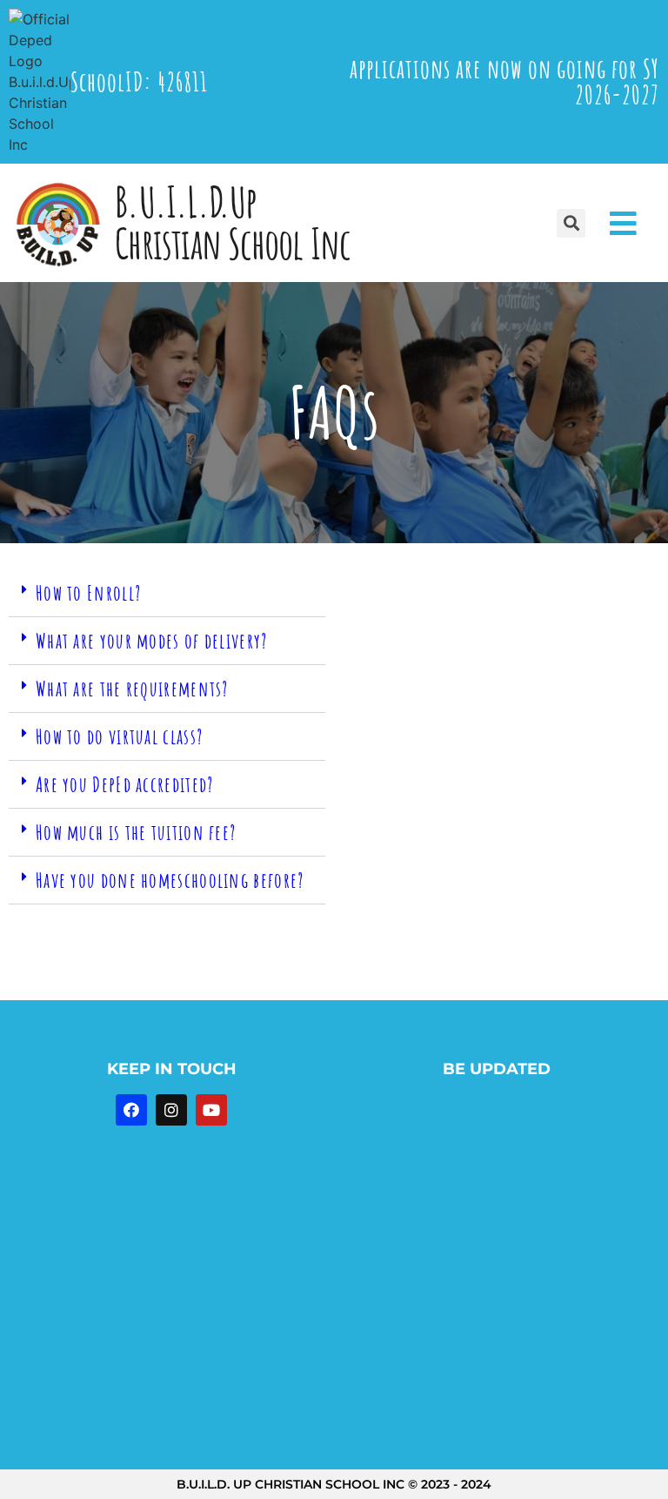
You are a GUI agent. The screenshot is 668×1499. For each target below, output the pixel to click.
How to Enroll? (88, 593)
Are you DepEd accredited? (125, 784)
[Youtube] (211, 1110)
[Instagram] (171, 1110)
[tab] (167, 593)
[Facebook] (131, 1110)
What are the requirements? (132, 689)
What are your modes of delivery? (152, 641)
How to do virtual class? (119, 736)
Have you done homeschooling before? (170, 880)
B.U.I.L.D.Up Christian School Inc (232, 222)
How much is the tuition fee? (136, 832)
